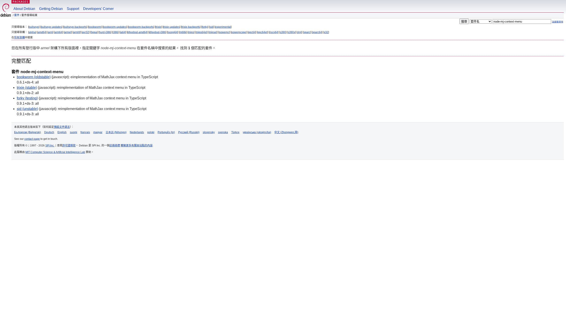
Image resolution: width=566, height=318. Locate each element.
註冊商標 (114, 145)
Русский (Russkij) (188, 132)
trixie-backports (191, 26)
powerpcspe (238, 32)
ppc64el (262, 32)
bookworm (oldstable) (34, 77)
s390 (283, 32)
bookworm (94, 26)
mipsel (213, 32)
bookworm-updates (114, 26)
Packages (21, 1)
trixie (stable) (27, 87)
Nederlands (137, 132)
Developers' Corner (98, 9)
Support (73, 9)
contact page (32, 138)
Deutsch (49, 132)
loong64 (173, 32)
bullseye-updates (51, 26)
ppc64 (252, 32)
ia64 (122, 32)
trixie (158, 26)
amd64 (42, 32)
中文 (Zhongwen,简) (286, 132)
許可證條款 (69, 145)
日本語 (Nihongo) (116, 132)
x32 (326, 32)
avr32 (85, 32)
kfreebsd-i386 (157, 32)
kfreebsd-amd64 (137, 32)
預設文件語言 (62, 127)
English (62, 132)
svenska (223, 132)
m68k (183, 32)
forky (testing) (27, 98)
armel (67, 32)
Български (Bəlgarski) (27, 132)
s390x (291, 32)
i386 (115, 32)
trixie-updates (171, 26)
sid (211, 26)
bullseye (34, 26)
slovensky (209, 132)
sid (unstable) (27, 109)
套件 (16, 15)
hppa (94, 32)
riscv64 (273, 32)
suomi (73, 132)
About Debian (24, 9)
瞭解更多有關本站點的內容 (137, 145)
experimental (223, 26)
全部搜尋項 (557, 22)
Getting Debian (51, 9)
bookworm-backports (140, 26)
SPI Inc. (49, 145)
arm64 (58, 32)
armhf (76, 32)
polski (150, 132)
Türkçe (235, 132)
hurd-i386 (105, 32)
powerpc (224, 32)
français (85, 132)
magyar (97, 132)
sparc (307, 32)
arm (50, 32)
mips (191, 32)
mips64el (201, 32)
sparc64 (317, 32)
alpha (32, 32)
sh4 (299, 32)
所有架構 (19, 37)
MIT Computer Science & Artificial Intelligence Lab (55, 152)
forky (205, 26)
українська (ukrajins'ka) (257, 132)
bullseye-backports (75, 26)
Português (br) (166, 132)
